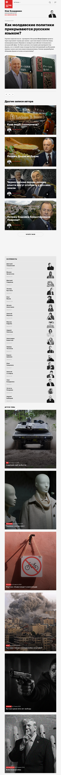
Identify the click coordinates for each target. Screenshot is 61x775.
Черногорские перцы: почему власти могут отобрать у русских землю (28, 185)
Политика (8, 706)
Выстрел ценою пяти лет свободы (18, 709)
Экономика (9, 523)
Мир (7, 462)
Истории (8, 584)
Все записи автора (11, 14)
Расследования (10, 767)
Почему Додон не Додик (23, 156)
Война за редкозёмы (13, 770)
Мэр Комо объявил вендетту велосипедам (21, 587)
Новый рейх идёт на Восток (16, 465)
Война (8, 645)
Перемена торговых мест (15, 526)
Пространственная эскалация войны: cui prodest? (24, 648)
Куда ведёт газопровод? (23, 124)
